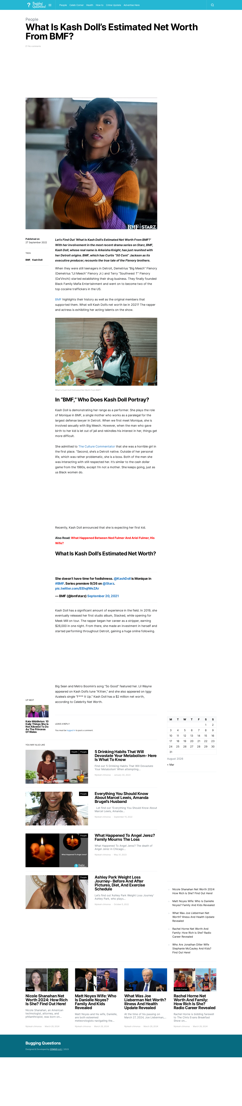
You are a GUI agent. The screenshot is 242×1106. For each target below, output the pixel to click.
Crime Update (113, 5)
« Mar (170, 764)
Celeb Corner (76, 5)
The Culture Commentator (96, 446)
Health (89, 5)
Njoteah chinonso (103, 775)
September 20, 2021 (103, 596)
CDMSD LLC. (56, 1049)
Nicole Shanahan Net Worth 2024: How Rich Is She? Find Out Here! (193, 891)
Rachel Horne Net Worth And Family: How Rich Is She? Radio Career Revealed (191, 932)
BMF (28, 259)
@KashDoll (122, 579)
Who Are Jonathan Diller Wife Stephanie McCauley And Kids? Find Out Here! (191, 948)
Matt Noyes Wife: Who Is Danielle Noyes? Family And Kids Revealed (193, 903)
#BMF (59, 583)
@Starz (108, 583)
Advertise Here (132, 5)
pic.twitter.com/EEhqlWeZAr (77, 588)
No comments (34, 46)
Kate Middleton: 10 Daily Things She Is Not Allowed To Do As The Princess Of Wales (37, 726)
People (63, 5)
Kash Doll (37, 259)
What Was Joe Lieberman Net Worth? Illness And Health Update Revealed (193, 916)
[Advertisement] (91, 75)
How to (99, 5)
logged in (71, 730)
